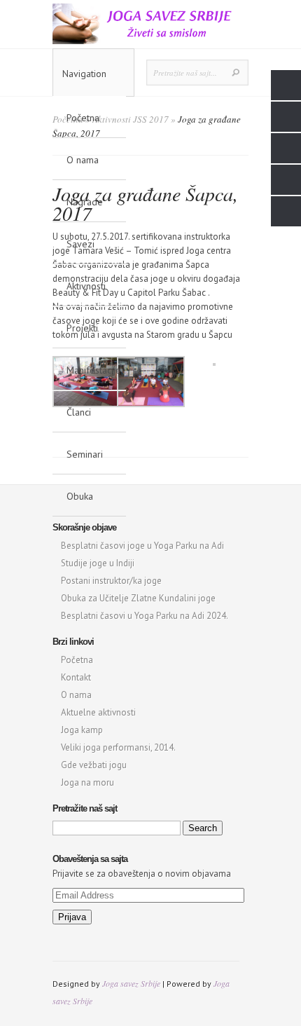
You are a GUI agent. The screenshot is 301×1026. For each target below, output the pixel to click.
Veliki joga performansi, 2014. (118, 747)
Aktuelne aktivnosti (98, 712)
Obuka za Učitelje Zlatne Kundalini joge (138, 598)
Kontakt (76, 677)
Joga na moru (87, 782)
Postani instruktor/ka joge (111, 581)
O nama (82, 159)
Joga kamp (82, 730)
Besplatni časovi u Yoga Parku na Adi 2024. (144, 616)
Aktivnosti (86, 286)
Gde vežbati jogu (94, 765)
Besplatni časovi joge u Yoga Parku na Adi (142, 546)
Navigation (84, 73)
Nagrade (84, 202)
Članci (78, 412)
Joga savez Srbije (131, 983)
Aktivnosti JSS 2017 (130, 119)
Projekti (82, 328)
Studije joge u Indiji (97, 563)
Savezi (80, 244)
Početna (82, 117)
